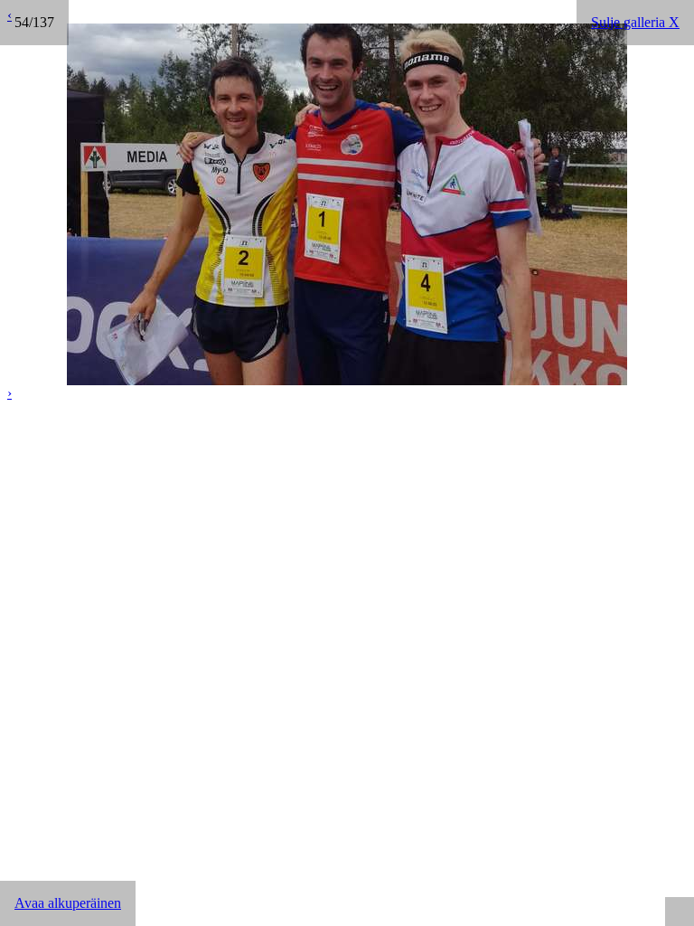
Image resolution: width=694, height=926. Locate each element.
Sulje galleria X (635, 22)
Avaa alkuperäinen (67, 903)
